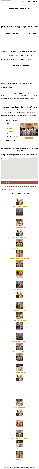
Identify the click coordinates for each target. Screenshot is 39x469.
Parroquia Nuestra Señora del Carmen (19, 341)
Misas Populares (31, 1)
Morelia (10, 128)
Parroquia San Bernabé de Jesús (19, 310)
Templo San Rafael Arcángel (19, 289)
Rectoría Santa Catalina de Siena (19, 320)
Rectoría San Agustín (19, 428)
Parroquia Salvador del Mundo (19, 351)
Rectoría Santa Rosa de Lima (19, 407)
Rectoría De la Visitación (19, 448)
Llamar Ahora (29, 138)
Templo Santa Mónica (19, 216)
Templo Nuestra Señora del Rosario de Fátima (19, 258)
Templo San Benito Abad (20, 268)
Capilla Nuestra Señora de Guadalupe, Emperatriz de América (19, 382)
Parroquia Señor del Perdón (19, 372)
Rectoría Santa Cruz (19, 279)
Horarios (23, 1)
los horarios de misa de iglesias (14, 195)
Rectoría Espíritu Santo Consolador (19, 206)
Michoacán (11, 131)
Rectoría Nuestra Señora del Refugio (19, 237)
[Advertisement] (19, 17)
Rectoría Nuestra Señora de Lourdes (19, 438)
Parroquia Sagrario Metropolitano (19, 330)
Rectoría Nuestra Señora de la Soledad (19, 362)
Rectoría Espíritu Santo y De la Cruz (19, 417)
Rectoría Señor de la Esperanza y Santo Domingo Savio (19, 299)
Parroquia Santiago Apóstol (19, 227)
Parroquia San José (19, 459)
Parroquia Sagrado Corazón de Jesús (19, 248)
